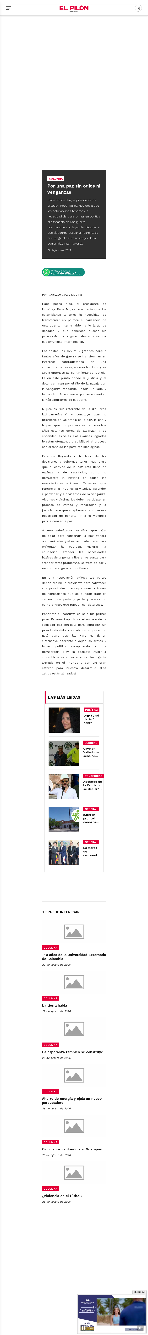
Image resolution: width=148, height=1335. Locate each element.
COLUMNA (50, 947)
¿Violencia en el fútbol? (62, 1196)
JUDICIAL (91, 742)
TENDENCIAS (93, 775)
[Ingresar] (138, 8)
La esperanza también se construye (72, 1052)
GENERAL (91, 809)
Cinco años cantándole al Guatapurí (72, 1149)
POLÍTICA (91, 709)
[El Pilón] (74, 8)
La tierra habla (54, 1005)
